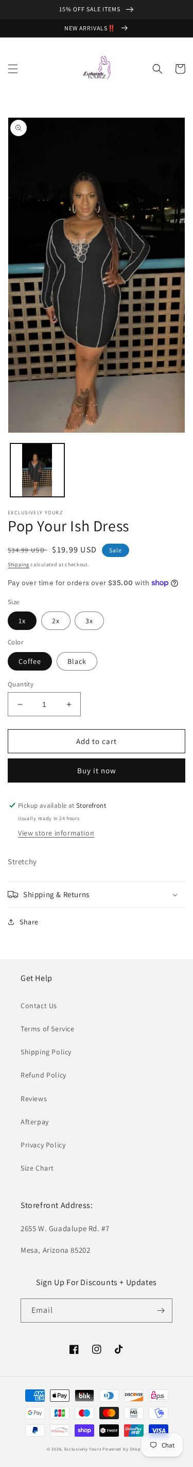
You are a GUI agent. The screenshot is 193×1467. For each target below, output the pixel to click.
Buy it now (96, 770)
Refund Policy (43, 1075)
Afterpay (35, 1121)
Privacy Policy (43, 1144)
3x (89, 620)
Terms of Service (48, 1028)
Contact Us (39, 1005)
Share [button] (29, 921)
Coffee (30, 661)
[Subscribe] (160, 1310)
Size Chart (37, 1168)
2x (56, 620)
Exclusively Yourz (82, 1449)
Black (76, 661)
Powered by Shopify (124, 1449)
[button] (13, 69)
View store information (56, 833)
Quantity (20, 684)
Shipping (18, 564)
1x (22, 620)
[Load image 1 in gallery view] (37, 470)
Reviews (34, 1098)
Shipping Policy (46, 1051)
